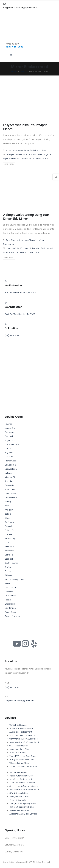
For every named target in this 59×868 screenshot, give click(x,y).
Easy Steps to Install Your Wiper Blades (25, 127)
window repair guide (42, 154)
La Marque (9, 546)
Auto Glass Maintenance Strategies (22, 240)
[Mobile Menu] (11, 54)
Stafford (8, 567)
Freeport (8, 526)
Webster (8, 575)
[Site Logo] (18, 30)
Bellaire (8, 514)
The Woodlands (12, 444)
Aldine (7, 583)
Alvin (7, 506)
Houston (8, 424)
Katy (7, 542)
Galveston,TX (10, 465)
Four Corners (10, 595)
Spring (8, 501)
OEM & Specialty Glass (19, 746)
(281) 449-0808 (12, 688)
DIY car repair (25, 248)
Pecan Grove (10, 612)
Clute (7, 518)
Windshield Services (18, 725)
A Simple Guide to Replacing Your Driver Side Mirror (26, 216)
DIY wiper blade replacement (19, 154)
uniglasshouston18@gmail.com (19, 700)
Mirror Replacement (14, 150)
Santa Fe (9, 555)
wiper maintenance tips (37, 158)
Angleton (9, 510)
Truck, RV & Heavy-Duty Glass (22, 756)
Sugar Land (10, 440)
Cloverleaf (9, 591)
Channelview (11, 493)
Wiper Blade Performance (14, 158)
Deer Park (9, 456)
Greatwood (10, 604)
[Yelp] (34, 644)
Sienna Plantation (13, 616)
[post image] (29, 100)
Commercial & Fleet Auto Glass (23, 739)
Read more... (9, 164)
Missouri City (10, 477)
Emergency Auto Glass (19, 749)
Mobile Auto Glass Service (21, 728)
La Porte (8, 473)
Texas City (9, 485)
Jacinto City (10, 538)
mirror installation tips (29, 252)
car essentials (12, 248)
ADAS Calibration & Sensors (22, 735)
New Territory (10, 608)
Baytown (9, 452)
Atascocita (10, 489)
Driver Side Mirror (10, 252)
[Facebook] (9, 644)
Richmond (9, 551)
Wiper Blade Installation (35, 150)
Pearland (9, 436)
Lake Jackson (11, 469)
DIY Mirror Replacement (42, 248)
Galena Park (10, 530)
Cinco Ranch (11, 587)
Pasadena (9, 432)
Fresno (8, 600)
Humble (8, 534)
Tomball (8, 571)
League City (10, 428)
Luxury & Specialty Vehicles (21, 759)
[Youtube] (17, 644)
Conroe (8, 448)
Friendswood (10, 461)
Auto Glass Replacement (20, 732)
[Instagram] (25, 644)
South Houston (11, 563)
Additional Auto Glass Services (23, 766)
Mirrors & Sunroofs (17, 752)
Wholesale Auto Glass (19, 763)
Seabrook (9, 559)
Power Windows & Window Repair (24, 742)
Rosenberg (9, 481)
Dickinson (9, 522)
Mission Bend (11, 497)
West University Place (14, 579)
